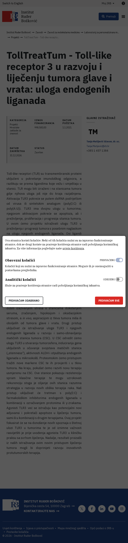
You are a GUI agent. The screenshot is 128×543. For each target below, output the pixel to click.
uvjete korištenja (73, 248)
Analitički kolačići (20, 279)
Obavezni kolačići (20, 260)
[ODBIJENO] (119, 281)
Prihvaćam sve (109, 300)
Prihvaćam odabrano (24, 300)
